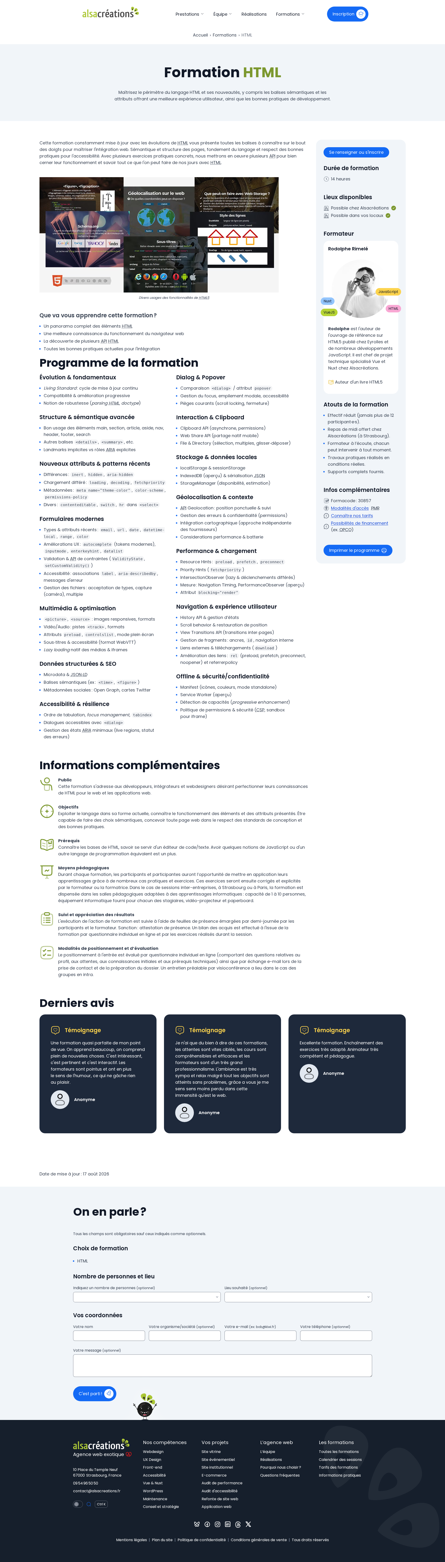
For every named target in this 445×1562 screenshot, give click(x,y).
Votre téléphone (325, 1327)
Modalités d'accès (350, 508)
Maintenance (155, 1499)
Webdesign (153, 1451)
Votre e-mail (250, 1327)
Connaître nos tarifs (352, 516)
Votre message (97, 1351)
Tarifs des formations (338, 1467)
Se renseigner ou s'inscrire (356, 152)
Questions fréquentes (280, 1475)
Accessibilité (154, 1475)
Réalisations (254, 14)
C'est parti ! (90, 1394)
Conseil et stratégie (161, 1506)
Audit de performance (222, 1483)
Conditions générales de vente (259, 1540)
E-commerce (214, 1475)
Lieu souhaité (245, 1288)
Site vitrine (211, 1451)
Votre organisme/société (182, 1327)
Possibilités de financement (359, 523)
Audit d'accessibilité (220, 1491)
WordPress (153, 1491)
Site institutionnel (217, 1467)
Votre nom (83, 1327)
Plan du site (162, 1540)
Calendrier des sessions (340, 1459)
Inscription (343, 14)
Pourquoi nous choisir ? (280, 1467)
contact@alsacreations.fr (97, 1491)
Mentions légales (131, 1540)
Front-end (152, 1467)
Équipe (221, 14)
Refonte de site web (220, 1499)
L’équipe (267, 1451)
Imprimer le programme (354, 550)
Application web (216, 1506)
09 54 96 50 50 (85, 1483)
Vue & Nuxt (153, 1483)
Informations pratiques (340, 1475)
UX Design (152, 1459)
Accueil (200, 35)
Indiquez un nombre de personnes (114, 1288)
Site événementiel (218, 1459)
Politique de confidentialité (202, 1540)
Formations (288, 14)
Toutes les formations (339, 1451)
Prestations (188, 14)
